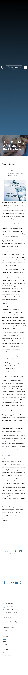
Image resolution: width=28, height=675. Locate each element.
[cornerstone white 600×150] (14, 66)
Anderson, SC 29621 (11, 612)
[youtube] (12, 582)
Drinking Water (12, 175)
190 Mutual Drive (10, 610)
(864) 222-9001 (10, 603)
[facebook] (4, 582)
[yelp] (20, 582)
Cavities (10, 170)
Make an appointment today (9, 496)
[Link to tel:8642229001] (2, 67)
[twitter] (8, 582)
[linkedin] (16, 582)
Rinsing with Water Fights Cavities (16, 173)
